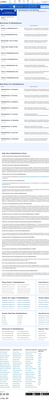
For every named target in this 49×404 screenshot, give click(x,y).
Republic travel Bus (29, 363)
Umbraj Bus (19, 322)
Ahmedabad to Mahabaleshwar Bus (24, 339)
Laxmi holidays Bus (29, 385)
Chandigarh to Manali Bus (5, 387)
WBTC (39, 373)
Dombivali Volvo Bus (42, 333)
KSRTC (39, 372)
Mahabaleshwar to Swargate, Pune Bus (12, 89)
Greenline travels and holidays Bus (32, 352)
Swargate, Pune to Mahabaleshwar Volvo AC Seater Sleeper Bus (29, 300)
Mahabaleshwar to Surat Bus (9, 132)
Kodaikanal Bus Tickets (17, 377)
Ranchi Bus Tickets (16, 387)
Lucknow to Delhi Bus (4, 385)
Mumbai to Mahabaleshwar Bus (10, 28)
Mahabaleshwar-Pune (36, 176)
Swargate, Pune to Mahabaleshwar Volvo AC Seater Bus (28, 304)
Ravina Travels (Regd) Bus (43, 306)
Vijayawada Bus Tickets (17, 374)
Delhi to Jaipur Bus (3, 370)
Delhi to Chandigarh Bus (4, 363)
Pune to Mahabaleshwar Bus (9, 34)
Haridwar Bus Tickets (17, 379)
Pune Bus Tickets (16, 372)
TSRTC (39, 359)
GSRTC (39, 368)
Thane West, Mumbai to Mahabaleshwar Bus (14, 47)
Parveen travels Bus (29, 355)
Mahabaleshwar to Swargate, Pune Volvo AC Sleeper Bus (13, 306)
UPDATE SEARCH (44, 6)
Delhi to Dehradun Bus (4, 361)
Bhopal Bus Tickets (16, 385)
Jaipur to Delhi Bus (3, 353)
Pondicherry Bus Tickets (17, 370)
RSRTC (39, 370)
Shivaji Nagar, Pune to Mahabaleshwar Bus (13, 40)
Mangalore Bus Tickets (17, 376)
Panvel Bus (19, 320)
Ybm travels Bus (29, 379)
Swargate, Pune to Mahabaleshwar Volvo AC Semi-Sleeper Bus (29, 302)
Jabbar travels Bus (29, 366)
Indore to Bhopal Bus (4, 374)
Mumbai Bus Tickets (16, 365)
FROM (1, 4)
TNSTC (39, 355)
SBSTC (39, 364)
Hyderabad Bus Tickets (17, 355)
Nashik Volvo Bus (41, 335)
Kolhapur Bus (20, 317)
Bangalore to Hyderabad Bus (5, 368)
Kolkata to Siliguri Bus (4, 377)
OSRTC (39, 360)
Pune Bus (4, 315)
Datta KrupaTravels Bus (42, 300)
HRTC (39, 362)
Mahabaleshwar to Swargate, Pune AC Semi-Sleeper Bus (13, 308)
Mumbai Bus (4, 322)
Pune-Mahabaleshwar (34, 183)
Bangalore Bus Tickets (17, 353)
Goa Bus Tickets (16, 352)
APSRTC (40, 353)
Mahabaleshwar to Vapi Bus (9, 126)
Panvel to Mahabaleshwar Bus (9, 53)
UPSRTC (40, 357)
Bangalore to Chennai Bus (5, 365)
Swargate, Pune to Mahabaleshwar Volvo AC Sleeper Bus (28, 306)
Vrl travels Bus (28, 361)
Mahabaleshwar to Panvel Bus (9, 139)
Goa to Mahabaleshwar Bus (7, 337)
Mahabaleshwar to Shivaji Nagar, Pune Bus (13, 108)
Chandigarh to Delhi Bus (4, 355)
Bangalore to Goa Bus (4, 357)
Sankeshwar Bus (5, 324)
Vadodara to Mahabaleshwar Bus (8, 339)
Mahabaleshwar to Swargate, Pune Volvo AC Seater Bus (12, 304)
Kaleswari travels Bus (30, 372)
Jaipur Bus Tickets (16, 383)
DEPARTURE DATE (33, 4)
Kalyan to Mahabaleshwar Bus (23, 333)
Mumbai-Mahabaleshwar (24, 183)
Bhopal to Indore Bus (4, 379)
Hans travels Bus (29, 353)
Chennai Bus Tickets (16, 357)
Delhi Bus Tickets (16, 359)
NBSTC (39, 383)
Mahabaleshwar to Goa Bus (43, 324)
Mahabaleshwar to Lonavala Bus (10, 114)
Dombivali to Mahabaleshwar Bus (23, 335)
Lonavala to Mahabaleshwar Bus (10, 59)
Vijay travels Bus (29, 383)
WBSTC (39, 379)
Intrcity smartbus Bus (29, 376)
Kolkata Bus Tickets (16, 368)
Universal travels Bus (29, 359)
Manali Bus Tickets (16, 366)
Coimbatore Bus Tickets (17, 363)
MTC (39, 384)
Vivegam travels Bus (29, 357)
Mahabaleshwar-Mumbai (25, 176)
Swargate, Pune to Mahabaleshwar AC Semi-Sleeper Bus (28, 308)
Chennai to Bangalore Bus (5, 372)
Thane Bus (19, 324)
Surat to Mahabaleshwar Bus (9, 65)
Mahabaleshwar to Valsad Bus (10, 120)
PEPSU (39, 377)
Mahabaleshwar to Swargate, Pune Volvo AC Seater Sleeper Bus (14, 300)
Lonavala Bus (20, 315)
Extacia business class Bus (31, 377)
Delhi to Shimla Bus (3, 376)
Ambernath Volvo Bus (42, 337)
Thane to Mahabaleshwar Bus (9, 71)
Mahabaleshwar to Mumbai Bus (10, 102)
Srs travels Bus (28, 370)
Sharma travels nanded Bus (31, 368)
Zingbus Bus (28, 365)
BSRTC (39, 375)
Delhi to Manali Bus (3, 352)
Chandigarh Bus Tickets (17, 381)
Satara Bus (4, 320)
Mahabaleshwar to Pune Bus (9, 95)
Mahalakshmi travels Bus (30, 374)
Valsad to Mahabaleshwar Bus (10, 78)
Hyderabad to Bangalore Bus (5, 366)
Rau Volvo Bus (41, 339)
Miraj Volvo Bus (41, 331)
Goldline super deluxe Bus (30, 381)
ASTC (39, 366)
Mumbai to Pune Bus (4, 383)
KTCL (39, 381)
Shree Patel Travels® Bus (43, 304)
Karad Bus (4, 317)
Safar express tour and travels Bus (32, 387)
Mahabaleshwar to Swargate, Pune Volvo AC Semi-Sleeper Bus (14, 302)
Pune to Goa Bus (3, 381)
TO (16, 4)
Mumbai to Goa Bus (4, 359)
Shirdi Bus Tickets (16, 361)
